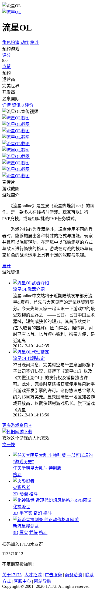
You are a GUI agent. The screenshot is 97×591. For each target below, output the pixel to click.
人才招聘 (33, 575)
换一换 (8, 444)
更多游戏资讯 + (17, 425)
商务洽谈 (73, 575)
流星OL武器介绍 (29, 289)
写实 (23, 532)
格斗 (34, 42)
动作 (24, 42)
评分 (6, 55)
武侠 (33, 532)
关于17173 (12, 575)
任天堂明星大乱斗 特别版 (37, 468)
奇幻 (37, 513)
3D (15, 513)
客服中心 (22, 581)
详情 (6, 105)
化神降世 (21, 507)
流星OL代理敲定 (29, 358)
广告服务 (53, 575)
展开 (6, 265)
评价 (29, 105)
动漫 (23, 494)
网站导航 (42, 581)
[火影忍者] (23, 481)
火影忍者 (21, 487)
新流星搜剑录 (26, 526)
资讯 (18, 105)
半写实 (25, 513)
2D (15, 494)
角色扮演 (10, 42)
